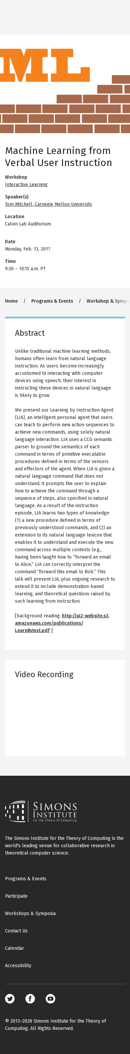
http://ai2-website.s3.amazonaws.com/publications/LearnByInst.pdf (62, 623)
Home (11, 301)
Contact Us (16, 931)
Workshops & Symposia (30, 913)
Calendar (14, 948)
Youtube (50, 999)
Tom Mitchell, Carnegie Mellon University (48, 204)
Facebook (30, 999)
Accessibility (18, 965)
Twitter (10, 999)
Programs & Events (52, 301)
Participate (16, 896)
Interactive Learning (26, 184)
